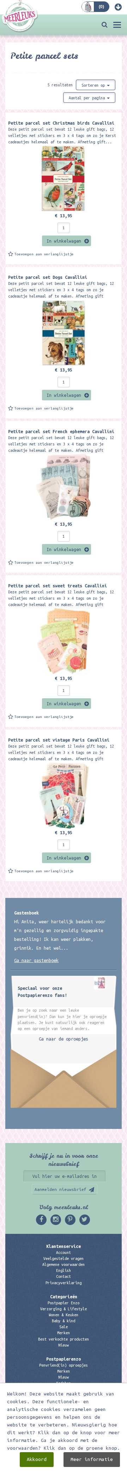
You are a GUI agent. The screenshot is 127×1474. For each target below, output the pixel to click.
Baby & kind (63, 1321)
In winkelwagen (64, 240)
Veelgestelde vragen (63, 1258)
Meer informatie (92, 1459)
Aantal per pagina (88, 98)
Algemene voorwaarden (63, 1264)
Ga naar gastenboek (36, 960)
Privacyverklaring (63, 1283)
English (63, 1270)
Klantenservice (63, 1246)
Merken (63, 1333)
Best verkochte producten (63, 1339)
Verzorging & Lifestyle (63, 1309)
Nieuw (63, 1345)
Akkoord (37, 1459)
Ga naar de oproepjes (63, 1038)
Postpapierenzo (63, 1358)
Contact (63, 1276)
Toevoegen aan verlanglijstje (44, 254)
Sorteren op (94, 85)
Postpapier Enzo (63, 1303)
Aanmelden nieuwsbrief (60, 1189)
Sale (63, 1327)
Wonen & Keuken (63, 1315)
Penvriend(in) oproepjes (63, 1365)
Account (63, 1252)
